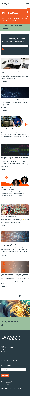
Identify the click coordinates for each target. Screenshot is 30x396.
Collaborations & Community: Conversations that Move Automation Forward (14, 188)
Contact (3, 351)
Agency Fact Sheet (6, 347)
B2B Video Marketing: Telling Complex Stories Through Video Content (13, 244)
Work (2, 349)
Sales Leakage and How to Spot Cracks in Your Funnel (15, 99)
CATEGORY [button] (4, 28)
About (3, 344)
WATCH (11, 25)
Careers (3, 346)
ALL (2, 25)
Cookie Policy (12, 388)
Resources (4, 353)
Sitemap (19, 388)
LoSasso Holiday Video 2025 (8, 216)
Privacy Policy (4, 388)
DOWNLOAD (18, 25)
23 (21, 296)
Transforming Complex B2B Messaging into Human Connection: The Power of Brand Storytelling (14, 275)
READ (6, 25)
